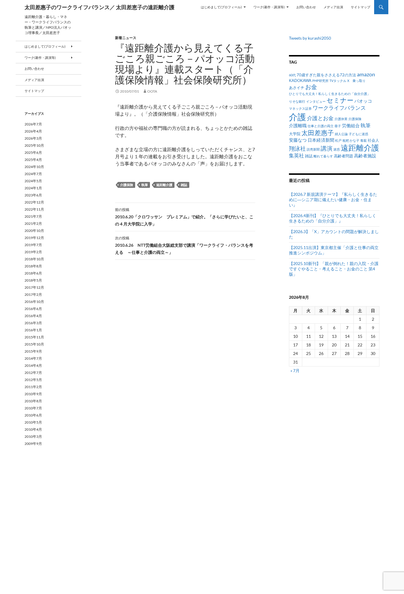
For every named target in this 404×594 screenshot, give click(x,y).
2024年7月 (33, 174)
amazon (366, 74)
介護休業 (341, 119)
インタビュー (316, 101)
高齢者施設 (365, 155)
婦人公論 (341, 134)
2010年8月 (33, 401)
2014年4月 (33, 365)
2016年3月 (33, 323)
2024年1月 (33, 188)
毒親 (363, 140)
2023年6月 (33, 195)
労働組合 (351, 125)
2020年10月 (34, 230)
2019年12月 (34, 237)
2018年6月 (33, 273)
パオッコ (363, 101)
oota (152, 91)
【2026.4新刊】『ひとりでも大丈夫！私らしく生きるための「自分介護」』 (332, 218)
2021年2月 (33, 223)
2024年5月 (33, 181)
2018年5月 (33, 280)
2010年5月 (33, 422)
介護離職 (298, 125)
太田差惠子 (317, 133)
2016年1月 (33, 330)
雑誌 (184, 185)
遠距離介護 (164, 185)
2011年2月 (33, 387)
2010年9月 (33, 394)
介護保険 (126, 185)
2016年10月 (34, 301)
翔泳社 (297, 148)
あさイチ (296, 87)
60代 (292, 75)
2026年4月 (33, 131)
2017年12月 (34, 287)
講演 (326, 148)
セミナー (340, 100)
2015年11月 (34, 337)
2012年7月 (33, 372)
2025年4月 (33, 159)
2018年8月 (33, 266)
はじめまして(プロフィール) (221, 7)
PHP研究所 (320, 81)
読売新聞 (313, 149)
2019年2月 (33, 252)
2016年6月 (33, 308)
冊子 (337, 126)
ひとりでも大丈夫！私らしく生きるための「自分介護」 (329, 94)
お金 (311, 86)
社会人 (373, 140)
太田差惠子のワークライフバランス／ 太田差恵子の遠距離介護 (99, 7)
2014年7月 (33, 358)
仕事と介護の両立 (321, 126)
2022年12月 (34, 202)
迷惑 (336, 149)
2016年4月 (33, 316)
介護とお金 (320, 118)
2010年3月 (33, 436)
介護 (297, 117)
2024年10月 (34, 166)
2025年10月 (34, 145)
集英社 (296, 156)
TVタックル (337, 81)
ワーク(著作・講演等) (269, 7)
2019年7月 (33, 245)
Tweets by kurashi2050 (310, 38)
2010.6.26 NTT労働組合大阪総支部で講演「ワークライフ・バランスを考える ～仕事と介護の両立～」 (184, 245)
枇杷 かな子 (350, 140)
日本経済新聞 (321, 140)
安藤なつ (298, 140)
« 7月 (295, 370)
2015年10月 (34, 344)
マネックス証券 (300, 108)
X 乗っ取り (356, 81)
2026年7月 (33, 124)
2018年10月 (34, 259)
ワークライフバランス (339, 107)
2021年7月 (33, 216)
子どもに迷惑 (358, 134)
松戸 (338, 140)
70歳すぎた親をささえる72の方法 (326, 74)
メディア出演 (333, 7)
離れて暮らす (323, 156)
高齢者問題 (343, 156)
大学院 (294, 133)
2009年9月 (33, 443)
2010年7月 (33, 408)
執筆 (144, 185)
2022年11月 (34, 209)
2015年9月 (33, 351)
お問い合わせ (306, 7)
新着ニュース (125, 37)
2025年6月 (33, 152)
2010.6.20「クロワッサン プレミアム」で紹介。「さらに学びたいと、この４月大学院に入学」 (184, 216)
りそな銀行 (297, 101)
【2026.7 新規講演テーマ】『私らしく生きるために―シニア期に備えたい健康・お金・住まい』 (333, 199)
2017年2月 (33, 294)
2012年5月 (33, 379)
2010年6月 (33, 415)
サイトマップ (360, 7)
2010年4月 (33, 429)
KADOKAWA (300, 80)
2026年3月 (33, 138)
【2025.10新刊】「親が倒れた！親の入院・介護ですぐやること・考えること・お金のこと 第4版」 (334, 269)
